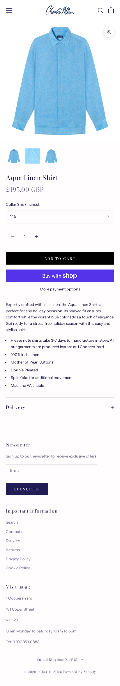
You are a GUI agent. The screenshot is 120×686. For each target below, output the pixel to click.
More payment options (60, 289)
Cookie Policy (18, 568)
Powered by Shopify (79, 671)
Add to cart (60, 258)
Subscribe (27, 489)
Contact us (15, 531)
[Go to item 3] (51, 156)
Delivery (13, 540)
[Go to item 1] (14, 156)
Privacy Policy (18, 558)
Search (12, 522)
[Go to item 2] (32, 156)
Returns (13, 549)
